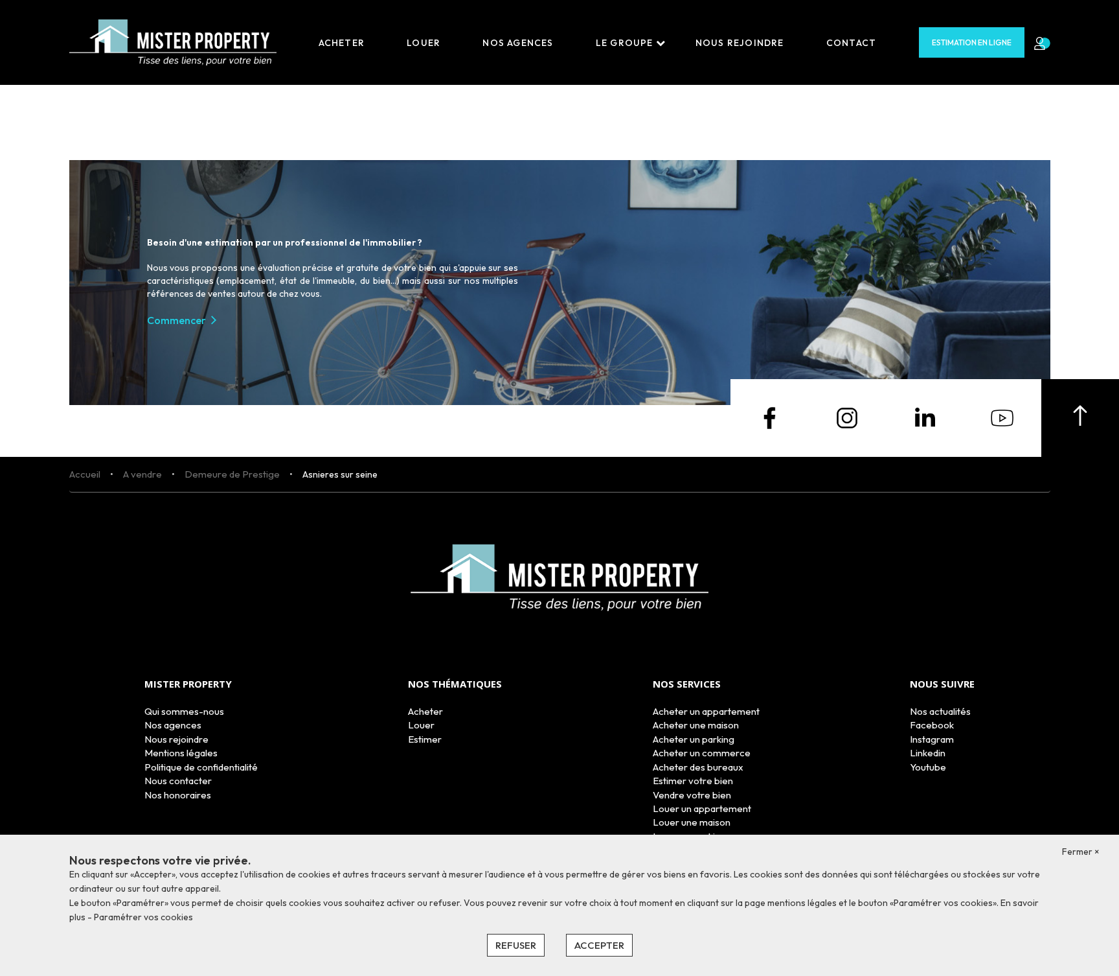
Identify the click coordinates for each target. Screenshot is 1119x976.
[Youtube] (1002, 417)
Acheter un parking (693, 739)
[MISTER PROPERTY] (173, 41)
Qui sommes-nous (184, 711)
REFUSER (515, 945)
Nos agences (517, 43)
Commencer (176, 320)
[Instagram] (847, 417)
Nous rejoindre (739, 43)
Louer (423, 43)
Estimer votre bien (693, 780)
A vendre (142, 474)
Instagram (932, 739)
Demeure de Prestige (232, 474)
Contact (851, 43)
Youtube (928, 767)
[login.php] (1037, 42)
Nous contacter (178, 780)
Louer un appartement (702, 808)
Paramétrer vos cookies (143, 917)
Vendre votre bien (692, 795)
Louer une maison (691, 822)
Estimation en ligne (972, 42)
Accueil (84, 474)
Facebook (932, 725)
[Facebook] (769, 417)
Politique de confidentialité (201, 767)
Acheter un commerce (702, 753)
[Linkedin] (925, 417)
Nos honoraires (177, 795)
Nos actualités (940, 711)
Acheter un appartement (706, 711)
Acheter (342, 43)
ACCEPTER (599, 945)
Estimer (425, 739)
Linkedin (927, 753)
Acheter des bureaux (698, 767)
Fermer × (1081, 851)
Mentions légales (181, 753)
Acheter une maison (696, 725)
